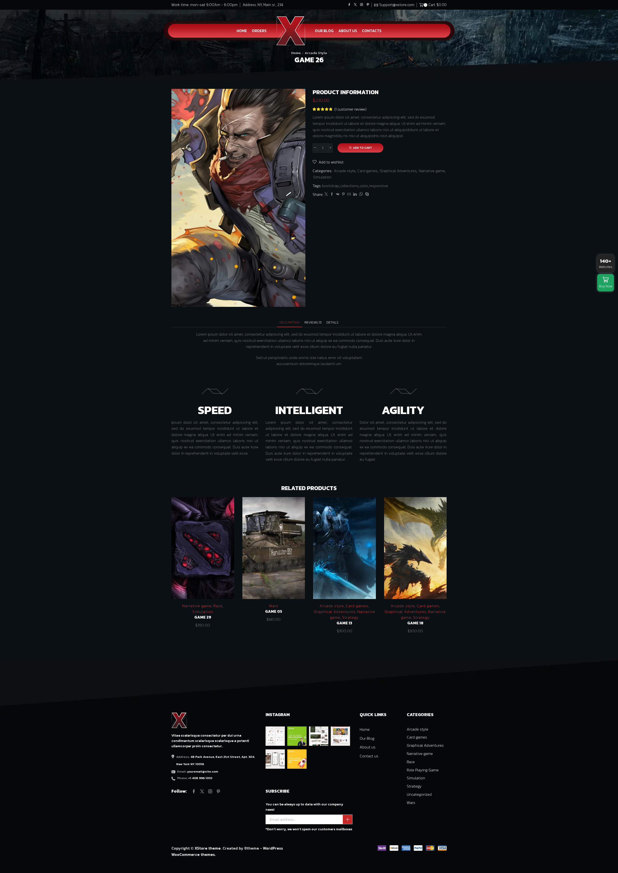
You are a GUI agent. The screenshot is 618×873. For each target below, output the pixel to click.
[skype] (366, 194)
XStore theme (208, 848)
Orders (259, 31)
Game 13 (344, 623)
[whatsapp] (361, 194)
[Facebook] (349, 5)
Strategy (350, 617)
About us (347, 31)
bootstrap (330, 186)
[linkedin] (355, 194)
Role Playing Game (423, 770)
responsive (378, 186)
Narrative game (432, 171)
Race (218, 606)
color (364, 186)
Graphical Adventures (398, 171)
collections (349, 186)
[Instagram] (361, 5)
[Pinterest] (367, 5)
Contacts (371, 31)
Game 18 (415, 623)
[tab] (289, 322)
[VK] (338, 194)
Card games (367, 171)
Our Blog (324, 31)
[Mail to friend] (349, 194)
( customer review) (350, 109)
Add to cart (362, 148)
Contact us (369, 756)
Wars (273, 606)
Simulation (322, 177)
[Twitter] (355, 5)
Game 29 (202, 617)
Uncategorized (419, 794)
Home (242, 31)
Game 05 (273, 611)
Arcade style (316, 53)
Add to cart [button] (202, 549)
